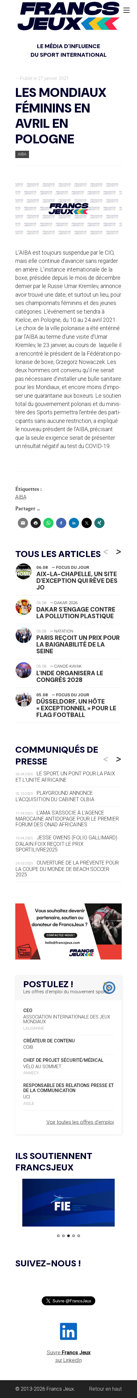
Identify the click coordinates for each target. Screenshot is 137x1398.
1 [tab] (58, 1236)
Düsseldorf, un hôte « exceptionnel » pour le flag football (76, 708)
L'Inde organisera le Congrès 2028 (69, 676)
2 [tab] (63, 1236)
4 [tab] (73, 1236)
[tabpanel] (68, 1204)
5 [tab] (78, 1236)
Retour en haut (105, 1389)
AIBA (22, 154)
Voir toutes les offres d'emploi (80, 1122)
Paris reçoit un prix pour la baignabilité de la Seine (78, 644)
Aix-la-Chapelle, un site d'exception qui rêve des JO (77, 580)
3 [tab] (68, 1236)
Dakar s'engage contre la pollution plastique (75, 612)
